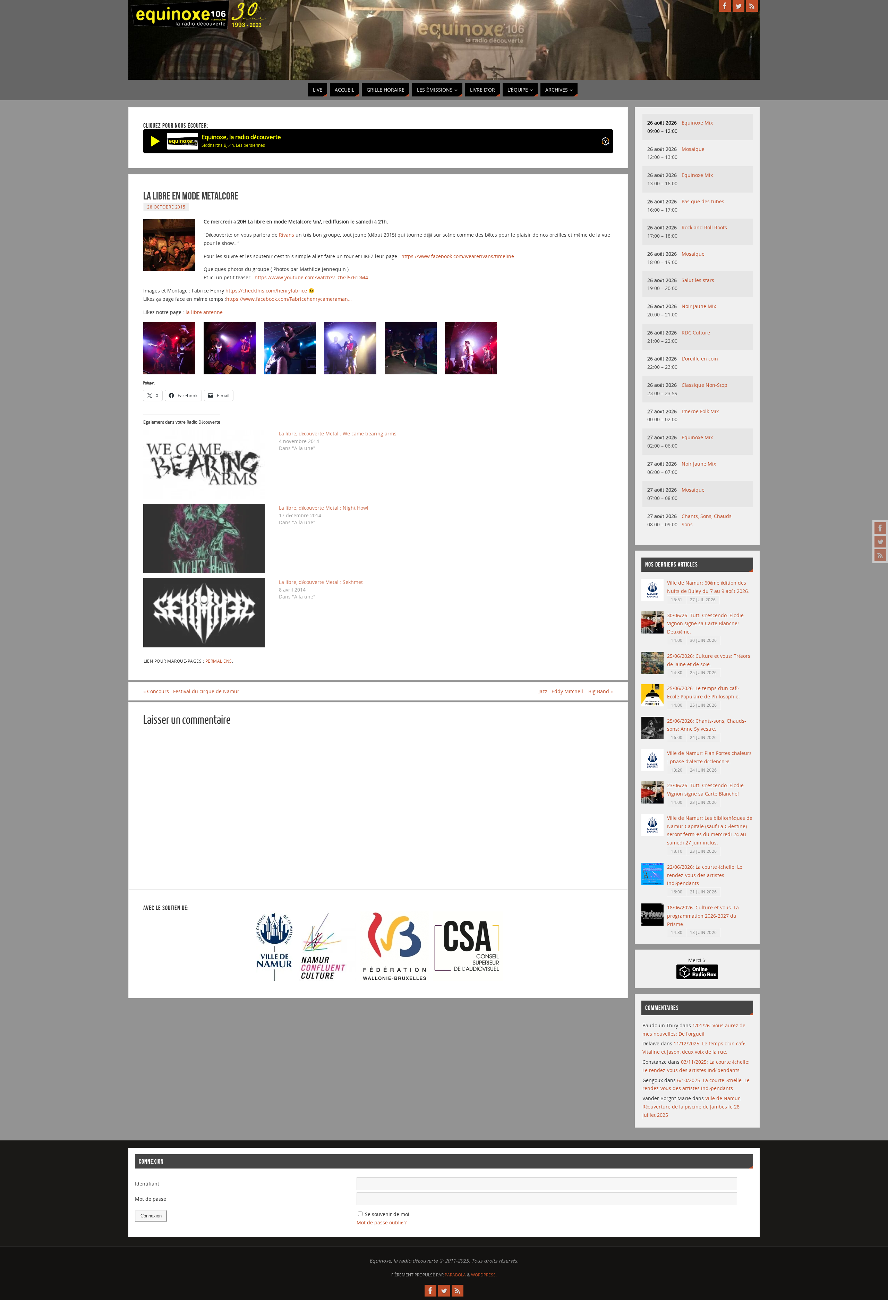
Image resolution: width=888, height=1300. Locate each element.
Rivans (286, 234)
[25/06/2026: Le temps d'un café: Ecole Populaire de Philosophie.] (652, 704)
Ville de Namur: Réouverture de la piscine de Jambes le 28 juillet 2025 (691, 1106)
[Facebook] (880, 528)
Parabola (455, 1275)
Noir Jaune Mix (699, 306)
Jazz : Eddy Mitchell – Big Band (575, 691)
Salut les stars (698, 280)
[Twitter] (880, 541)
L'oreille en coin (700, 358)
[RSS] (880, 555)
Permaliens (218, 661)
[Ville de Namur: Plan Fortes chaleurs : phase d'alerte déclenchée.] (652, 769)
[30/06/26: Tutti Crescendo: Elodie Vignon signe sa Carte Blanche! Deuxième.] (652, 631)
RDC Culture (696, 332)
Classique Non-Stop (704, 385)
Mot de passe (150, 1199)
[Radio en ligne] (605, 142)
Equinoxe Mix (697, 122)
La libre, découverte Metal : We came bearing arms (337, 433)
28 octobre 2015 (166, 207)
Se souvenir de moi (387, 1214)
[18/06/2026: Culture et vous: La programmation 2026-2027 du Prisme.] (652, 923)
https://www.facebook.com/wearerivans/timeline (457, 256)
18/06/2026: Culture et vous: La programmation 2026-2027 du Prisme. (703, 915)
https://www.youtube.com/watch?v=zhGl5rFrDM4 (311, 277)
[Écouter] (155, 141)
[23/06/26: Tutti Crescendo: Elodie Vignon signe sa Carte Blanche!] (652, 801)
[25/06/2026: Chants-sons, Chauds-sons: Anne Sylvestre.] (652, 737)
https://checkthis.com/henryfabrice (266, 290)
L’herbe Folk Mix (700, 411)
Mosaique (693, 149)
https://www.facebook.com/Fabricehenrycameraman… (289, 299)
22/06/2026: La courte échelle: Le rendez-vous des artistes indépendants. (704, 875)
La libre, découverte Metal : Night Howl (323, 507)
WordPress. (484, 1275)
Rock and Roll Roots (704, 227)
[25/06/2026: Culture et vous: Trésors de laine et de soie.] (652, 672)
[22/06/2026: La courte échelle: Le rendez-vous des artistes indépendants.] (652, 883)
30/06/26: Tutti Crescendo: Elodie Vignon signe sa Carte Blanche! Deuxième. (705, 623)
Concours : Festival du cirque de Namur (191, 691)
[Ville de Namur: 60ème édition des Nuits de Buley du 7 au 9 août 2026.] (652, 599)
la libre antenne (204, 312)
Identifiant (147, 1183)
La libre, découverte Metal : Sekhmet (321, 582)
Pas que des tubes (703, 201)
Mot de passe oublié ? (382, 1222)
